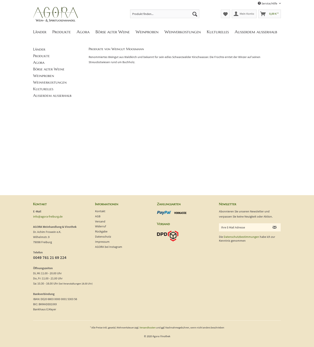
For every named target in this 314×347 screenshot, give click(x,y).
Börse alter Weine (49, 69)
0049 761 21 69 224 (49, 257)
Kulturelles (43, 88)
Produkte (41, 55)
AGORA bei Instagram (108, 247)
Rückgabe (101, 231)
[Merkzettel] (225, 14)
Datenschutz (103, 236)
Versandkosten (147, 327)
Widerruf (100, 226)
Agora (38, 62)
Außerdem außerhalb (52, 95)
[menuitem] (165, 14)
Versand (100, 221)
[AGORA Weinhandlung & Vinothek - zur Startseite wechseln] (55, 14)
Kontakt (100, 211)
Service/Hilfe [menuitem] (269, 3)
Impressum (102, 242)
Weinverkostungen (50, 82)
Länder (39, 49)
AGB (97, 216)
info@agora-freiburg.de (48, 216)
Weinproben (43, 75)
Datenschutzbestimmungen (241, 237)
